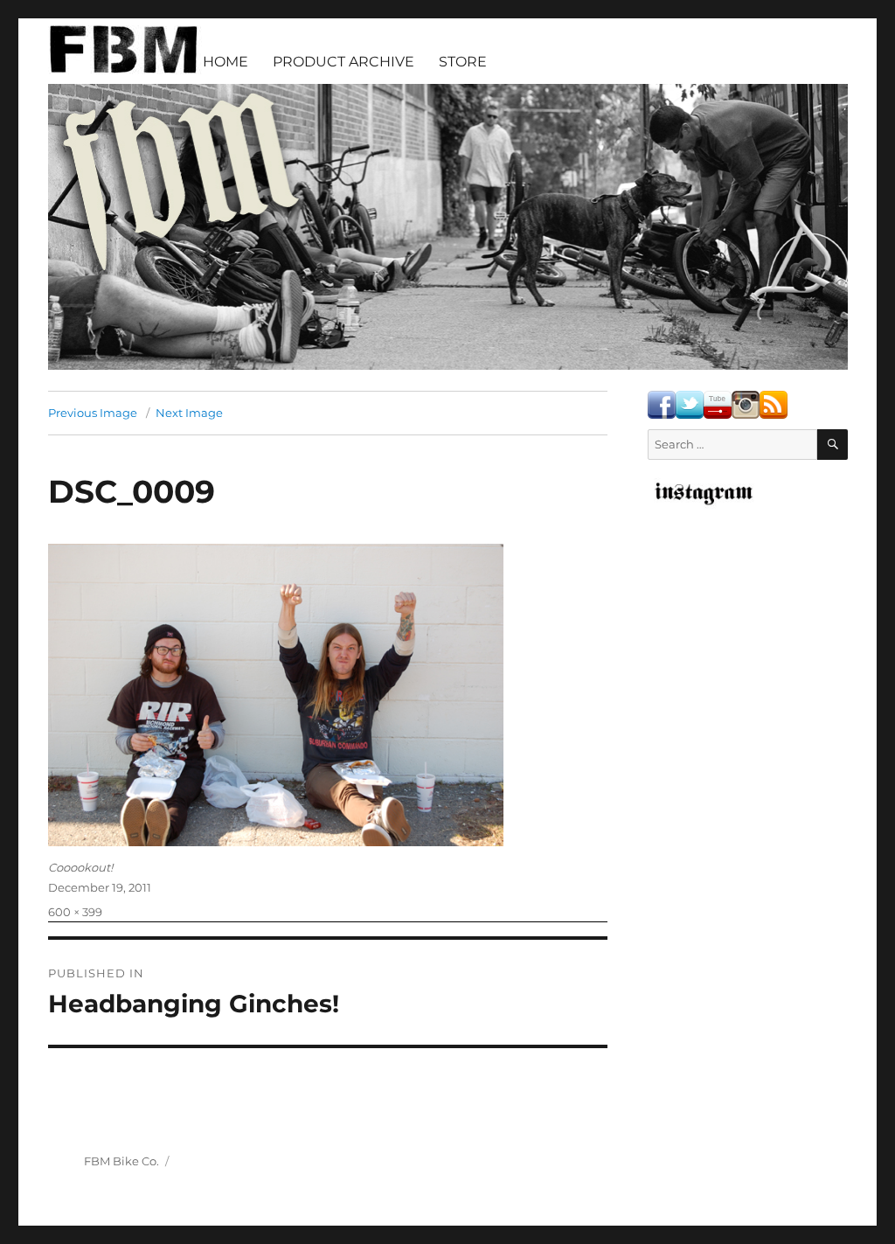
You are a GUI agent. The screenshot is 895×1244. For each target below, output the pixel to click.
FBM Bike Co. (121, 1161)
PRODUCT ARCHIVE (343, 61)
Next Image (189, 413)
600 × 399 (75, 912)
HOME (225, 61)
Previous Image (92, 413)
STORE (463, 61)
